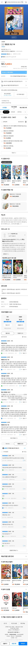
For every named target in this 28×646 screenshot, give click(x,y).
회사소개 (12, 636)
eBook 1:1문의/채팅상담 (13, 629)
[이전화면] (2, 2)
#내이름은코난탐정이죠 (6, 162)
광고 (16, 637)
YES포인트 (3, 66)
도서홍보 (12, 637)
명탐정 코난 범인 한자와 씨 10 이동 (18, 270)
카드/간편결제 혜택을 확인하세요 (17, 76)
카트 (26, 2)
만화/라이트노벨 (10, 289)
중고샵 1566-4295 (14, 628)
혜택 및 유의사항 (7, 328)
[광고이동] (22, 2)
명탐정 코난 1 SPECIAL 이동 (16, 147)
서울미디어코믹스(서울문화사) (8, 51)
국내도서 (4, 289)
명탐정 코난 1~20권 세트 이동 (14, 206)
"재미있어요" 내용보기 (14, 347)
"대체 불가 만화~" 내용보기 (14, 380)
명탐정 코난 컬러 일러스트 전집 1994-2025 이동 (16, 142)
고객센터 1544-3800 (9, 626)
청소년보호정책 (20, 634)
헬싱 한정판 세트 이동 (6, 602)
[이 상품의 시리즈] (26, 117)
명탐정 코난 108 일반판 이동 (16, 137)
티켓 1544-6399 (19, 626)
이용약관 (6, 634)
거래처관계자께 (18, 636)
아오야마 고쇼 (4, 49)
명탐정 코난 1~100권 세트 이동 (14, 196)
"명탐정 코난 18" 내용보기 (14, 363)
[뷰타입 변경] (26, 122)
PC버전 (8, 636)
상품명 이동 (6, 175)
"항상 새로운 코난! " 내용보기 (14, 396)
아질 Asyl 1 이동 (17, 602)
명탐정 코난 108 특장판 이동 (16, 132)
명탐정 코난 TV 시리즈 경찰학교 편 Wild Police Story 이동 (16, 127)
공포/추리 (18, 289)
